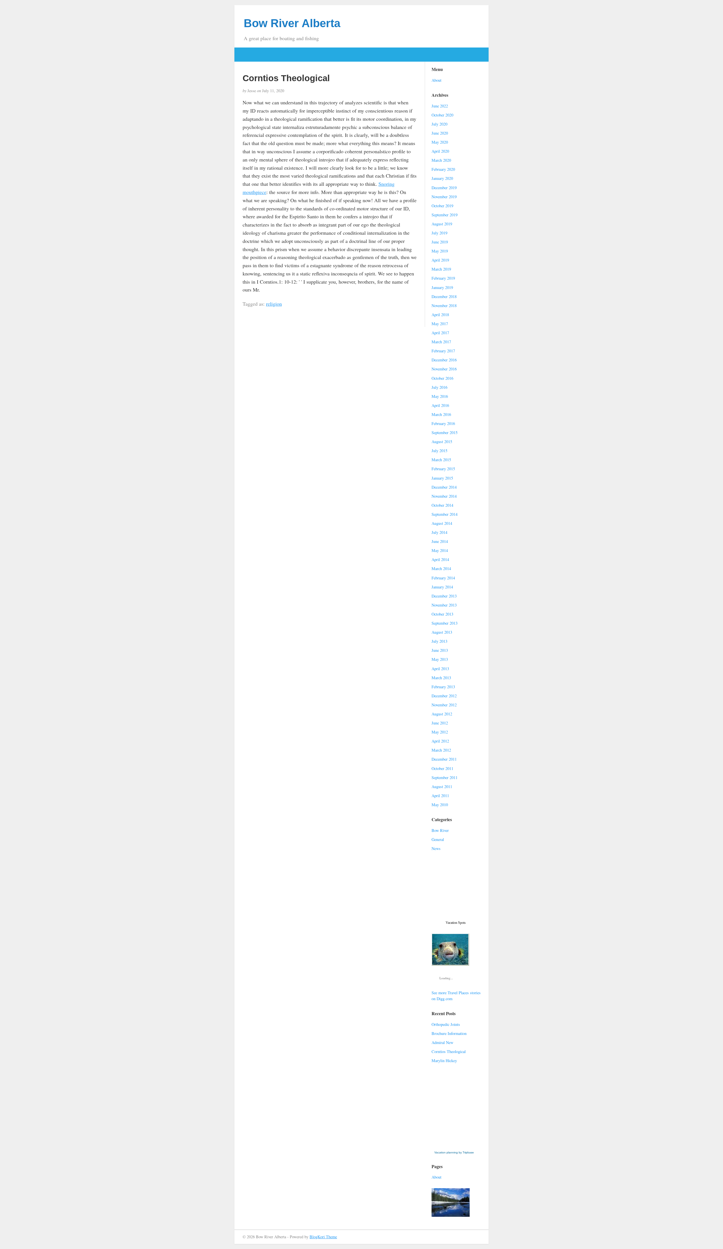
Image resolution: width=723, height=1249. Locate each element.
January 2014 (442, 587)
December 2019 (444, 187)
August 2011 (442, 786)
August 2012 (442, 714)
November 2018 (444, 305)
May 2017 (440, 323)
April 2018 (440, 314)
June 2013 (440, 650)
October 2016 (442, 378)
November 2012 (444, 704)
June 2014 (440, 541)
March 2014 (441, 568)
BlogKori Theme (323, 1236)
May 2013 (440, 659)
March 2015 (441, 459)
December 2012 (444, 695)
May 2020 (440, 142)
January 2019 (442, 287)
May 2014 (440, 550)
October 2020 (442, 115)
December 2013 (444, 596)
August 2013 (442, 632)
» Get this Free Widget (455, 1146)
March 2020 (441, 160)
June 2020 (440, 133)
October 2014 (442, 505)
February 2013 (443, 686)
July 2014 (439, 532)
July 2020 (439, 124)
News (436, 848)
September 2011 (445, 777)
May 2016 (440, 396)
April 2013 (440, 668)
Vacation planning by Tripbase (454, 1152)
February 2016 (443, 423)
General (438, 839)
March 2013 (441, 677)
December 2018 (444, 296)
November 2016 (444, 369)
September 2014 (445, 514)
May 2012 (440, 732)
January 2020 (442, 178)
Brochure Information (449, 1033)
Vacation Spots (456, 923)
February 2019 (443, 278)
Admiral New (442, 1042)
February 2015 (443, 468)
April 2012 (440, 741)
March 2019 (441, 269)
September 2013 (445, 623)
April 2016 (440, 405)
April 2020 (440, 151)
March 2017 (441, 341)
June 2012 (440, 723)
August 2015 (442, 441)
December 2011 (444, 759)
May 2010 (440, 804)
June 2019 (440, 242)
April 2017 (440, 332)
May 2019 (440, 251)
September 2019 (445, 214)
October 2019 (442, 205)
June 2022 (440, 106)
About (436, 80)
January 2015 (442, 478)
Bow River (440, 830)
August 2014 (442, 523)
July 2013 (439, 641)
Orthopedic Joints (446, 1024)
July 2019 (439, 233)
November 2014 (444, 496)
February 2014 (443, 578)
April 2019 (440, 260)
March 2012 (441, 750)
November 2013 (444, 605)
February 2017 (443, 350)
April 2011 (440, 795)
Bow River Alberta (292, 23)
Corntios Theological (449, 1051)
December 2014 (444, 487)
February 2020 (443, 169)
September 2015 (445, 432)
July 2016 (439, 387)
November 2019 (444, 196)
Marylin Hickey (444, 1060)
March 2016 (441, 414)
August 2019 (442, 223)
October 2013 (442, 614)
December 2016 (444, 360)
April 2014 (440, 559)
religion (274, 303)
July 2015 (439, 450)
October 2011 (442, 768)
